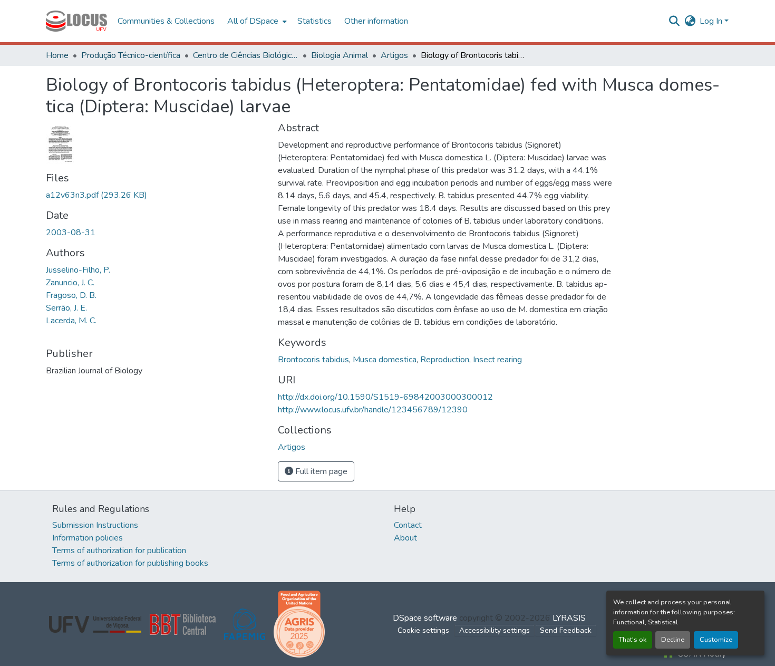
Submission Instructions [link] (95, 525)
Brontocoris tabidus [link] (313, 359)
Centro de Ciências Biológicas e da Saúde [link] (245, 55)
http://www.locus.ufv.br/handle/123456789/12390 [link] (373, 410)
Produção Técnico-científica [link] (130, 55)
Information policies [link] (87, 538)
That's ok (632, 639)
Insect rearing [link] (497, 359)
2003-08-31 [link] (70, 232)
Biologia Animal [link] (339, 55)
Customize (716, 639)
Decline (672, 639)
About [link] (405, 538)
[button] (76, 21)
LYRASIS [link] (569, 618)
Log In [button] (712, 21)
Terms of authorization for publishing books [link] (130, 563)
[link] (155, 195)
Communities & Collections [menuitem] (166, 21)
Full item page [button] (320, 471)
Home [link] (57, 55)
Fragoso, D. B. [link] (71, 295)
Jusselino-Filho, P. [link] (78, 270)
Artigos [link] (394, 55)
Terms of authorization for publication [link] (119, 550)
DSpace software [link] (425, 618)
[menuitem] (256, 21)
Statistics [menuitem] (314, 21)
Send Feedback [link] (566, 630)
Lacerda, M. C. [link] (71, 320)
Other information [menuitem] (376, 21)
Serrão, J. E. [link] (66, 308)
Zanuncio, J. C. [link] (70, 282)
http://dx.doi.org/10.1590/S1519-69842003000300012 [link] (385, 397)
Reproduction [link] (444, 359)
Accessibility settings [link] (494, 630)
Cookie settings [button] (423, 630)
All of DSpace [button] (252, 21)
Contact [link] (408, 525)
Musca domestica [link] (384, 359)
